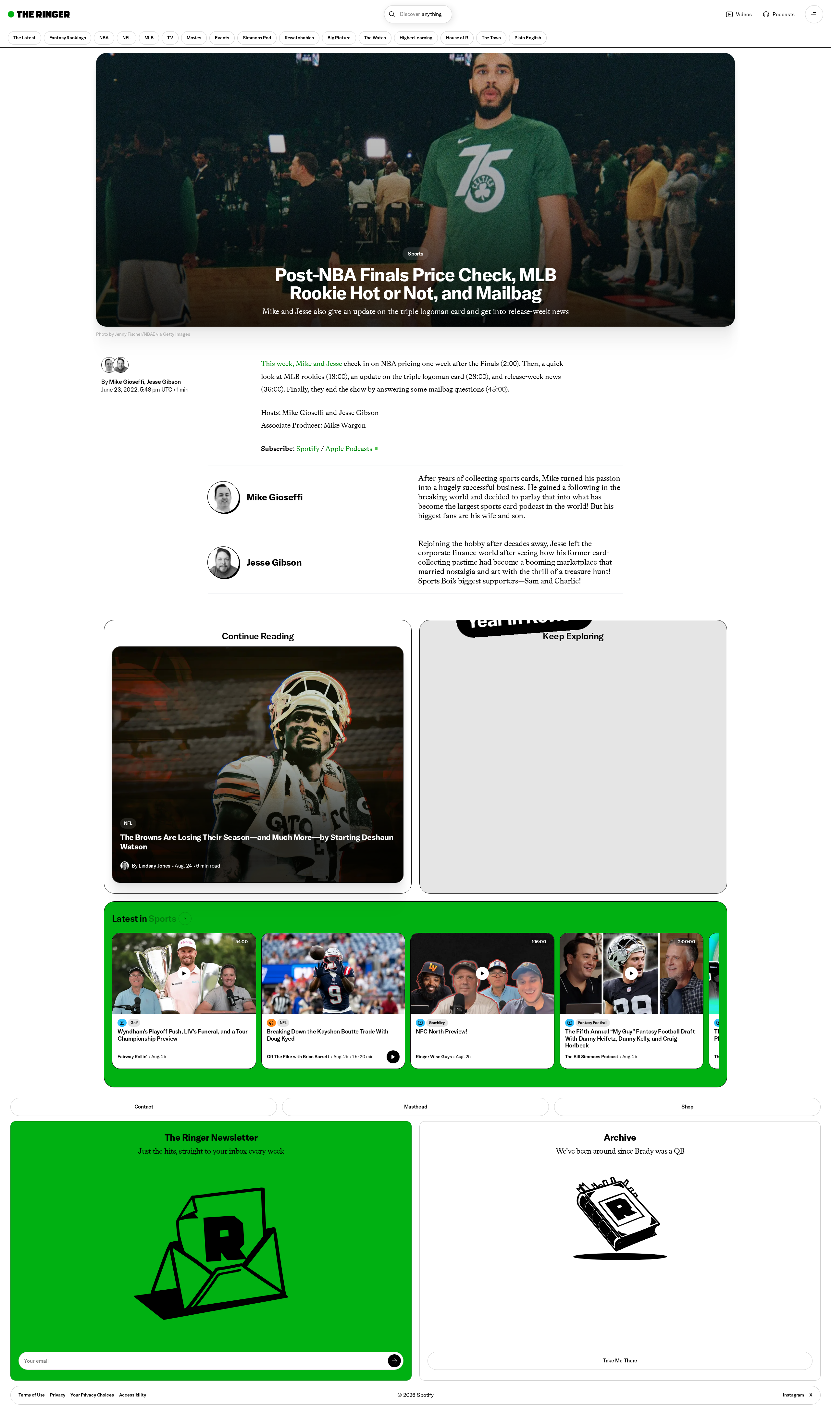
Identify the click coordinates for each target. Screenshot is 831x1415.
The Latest (24, 38)
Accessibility (132, 1395)
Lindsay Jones (154, 865)
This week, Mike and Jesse (301, 363)
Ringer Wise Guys (434, 1056)
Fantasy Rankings (67, 38)
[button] (418, 14)
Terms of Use (32, 1395)
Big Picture (339, 38)
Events (222, 38)
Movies (194, 38)
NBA (104, 38)
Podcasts (784, 14)
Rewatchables (299, 38)
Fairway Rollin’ (132, 1056)
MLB (149, 38)
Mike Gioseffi (126, 381)
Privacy (57, 1395)
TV (170, 38)
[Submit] (394, 1360)
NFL (126, 38)
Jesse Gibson (164, 381)
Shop (687, 1106)
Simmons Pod (257, 38)
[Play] (184, 973)
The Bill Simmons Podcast (592, 1056)
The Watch (375, 38)
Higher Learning (416, 38)
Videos (744, 14)
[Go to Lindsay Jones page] (124, 865)
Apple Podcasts (351, 448)
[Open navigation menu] (814, 14)
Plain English (528, 38)
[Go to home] (39, 14)
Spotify (307, 448)
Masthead (415, 1106)
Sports (415, 253)
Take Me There (620, 1360)
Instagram (793, 1395)
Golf (134, 1022)
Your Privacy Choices (92, 1395)
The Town (491, 38)
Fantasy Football (592, 1022)
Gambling (437, 1022)
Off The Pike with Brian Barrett (298, 1056)
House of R (457, 38)
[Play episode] (393, 1056)
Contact (143, 1106)
